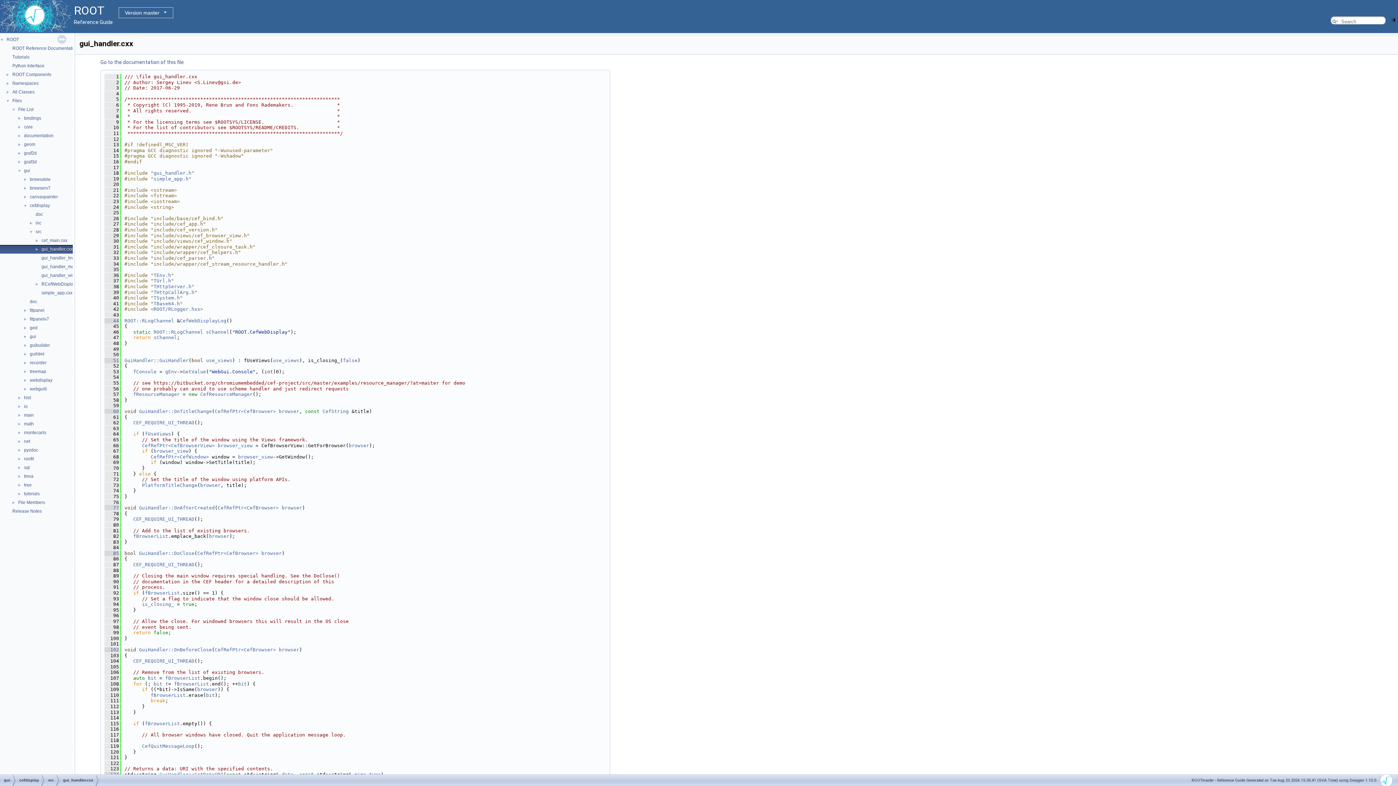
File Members (31, 502)
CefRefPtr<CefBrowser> (245, 411)
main (29, 415)
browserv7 (40, 188)
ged (33, 327)
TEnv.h (162, 275)
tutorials (32, 493)
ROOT (13, 39)
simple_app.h (171, 179)
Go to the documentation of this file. (142, 62)
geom (29, 144)
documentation (39, 135)
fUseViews (158, 434)
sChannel (217, 332)
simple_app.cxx (57, 292)
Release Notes (27, 511)
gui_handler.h (172, 173)
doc (39, 214)
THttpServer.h (172, 286)
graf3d (30, 161)
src (39, 231)
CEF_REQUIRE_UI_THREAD (163, 422)
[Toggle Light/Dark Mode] (1393, 19)
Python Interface (28, 65)
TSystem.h (167, 298)
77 (111, 508)
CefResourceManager (226, 394)
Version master (142, 13)
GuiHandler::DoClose (166, 553)
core (28, 127)
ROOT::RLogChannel (149, 320)
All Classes (23, 92)
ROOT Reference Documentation (45, 48)
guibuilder (40, 345)
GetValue (194, 371)
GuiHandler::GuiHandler (157, 360)
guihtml (37, 354)
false (350, 360)
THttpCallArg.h (174, 292)
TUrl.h (162, 280)
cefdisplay (40, 205)
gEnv (171, 371)
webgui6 (38, 389)
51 (111, 360)
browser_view (235, 445)
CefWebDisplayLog (203, 320)
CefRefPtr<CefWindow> (180, 457)
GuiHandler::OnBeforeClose (175, 649)
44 (111, 320)
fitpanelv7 (39, 319)
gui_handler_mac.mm (63, 266)
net (27, 441)
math (29, 423)
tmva (28, 476)
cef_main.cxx (54, 240)
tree (28, 485)
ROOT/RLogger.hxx (177, 309)
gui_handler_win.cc (61, 275)
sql (27, 467)
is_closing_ (158, 604)
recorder (38, 362)
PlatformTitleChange (169, 485)
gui (27, 170)
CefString (336, 411)
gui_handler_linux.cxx (63, 258)
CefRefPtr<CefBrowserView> (178, 445)
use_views (219, 360)
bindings (32, 118)
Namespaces (25, 83)
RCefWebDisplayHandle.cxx (70, 284)
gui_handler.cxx (57, 249)
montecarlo (35, 432)
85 (111, 553)
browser (289, 411)
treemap (38, 371)
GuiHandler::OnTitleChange (175, 411)
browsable (40, 179)
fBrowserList (150, 536)
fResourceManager (156, 394)
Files (17, 100)
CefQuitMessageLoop (168, 746)
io (26, 406)
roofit (29, 458)
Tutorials (20, 57)
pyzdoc (31, 450)
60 (111, 411)
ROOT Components (31, 74)
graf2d (30, 153)
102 (111, 649)
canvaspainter (44, 196)
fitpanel (37, 310)
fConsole (145, 371)
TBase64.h (167, 303)
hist (27, 397)
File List (25, 109)
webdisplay (41, 380)
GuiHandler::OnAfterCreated (177, 508)
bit (152, 678)
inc (39, 223)
